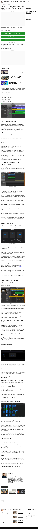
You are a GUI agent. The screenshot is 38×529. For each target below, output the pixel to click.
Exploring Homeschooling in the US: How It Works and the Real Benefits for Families (4, 497)
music (16, 155)
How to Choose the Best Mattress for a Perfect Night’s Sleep (12, 496)
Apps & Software (15, 1)
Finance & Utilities (26, 1)
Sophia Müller (10, 473)
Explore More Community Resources (12, 33)
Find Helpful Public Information (12, 36)
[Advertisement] (13, 19)
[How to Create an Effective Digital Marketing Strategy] (21, 491)
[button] (36, 1)
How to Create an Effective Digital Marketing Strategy (20, 496)
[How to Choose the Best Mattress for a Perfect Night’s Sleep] (12, 491)
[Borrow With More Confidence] (15, 521)
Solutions (20, 1)
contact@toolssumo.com (5, 522)
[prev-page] (1, 501)
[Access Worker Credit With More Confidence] (15, 517)
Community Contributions (4, 493)
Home (11, 1)
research (9, 424)
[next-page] (3, 501)
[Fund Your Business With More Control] (15, 512)
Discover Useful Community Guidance (12, 40)
